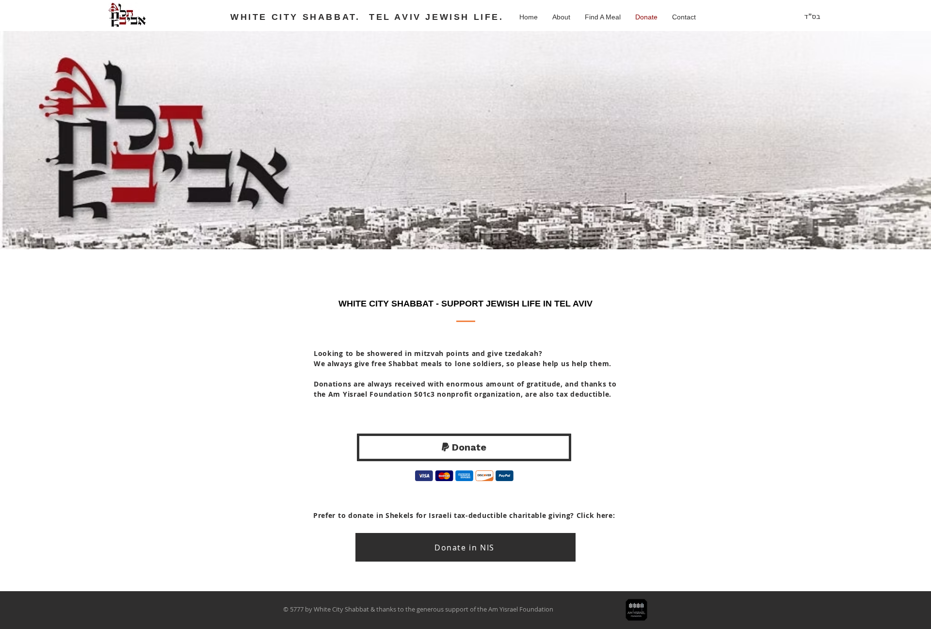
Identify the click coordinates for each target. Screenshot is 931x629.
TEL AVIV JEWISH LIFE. (436, 17)
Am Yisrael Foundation (520, 609)
